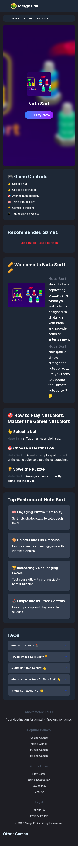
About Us (39, 810)
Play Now (42, 115)
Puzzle (28, 18)
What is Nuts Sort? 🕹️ (24, 645)
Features (39, 792)
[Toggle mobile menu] (74, 6)
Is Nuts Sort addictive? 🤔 (27, 690)
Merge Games (39, 743)
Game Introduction (39, 780)
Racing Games (39, 756)
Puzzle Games (39, 749)
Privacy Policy (39, 816)
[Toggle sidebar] (5, 6)
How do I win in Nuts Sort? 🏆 (29, 656)
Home (15, 18)
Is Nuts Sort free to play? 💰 (28, 668)
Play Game (39, 774)
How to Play (39, 786)
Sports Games (39, 737)
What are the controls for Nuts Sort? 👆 (35, 679)
